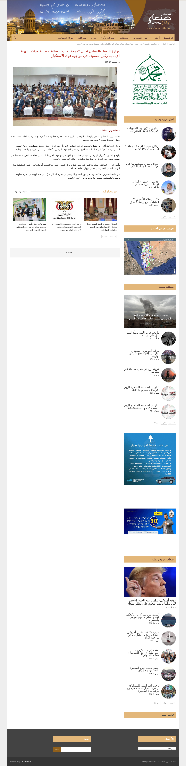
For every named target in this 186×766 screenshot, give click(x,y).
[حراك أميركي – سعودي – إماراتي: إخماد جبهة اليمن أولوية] (168, 357)
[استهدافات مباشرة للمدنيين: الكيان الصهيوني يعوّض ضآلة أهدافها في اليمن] (150, 311)
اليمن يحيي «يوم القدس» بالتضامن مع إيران (144, 669)
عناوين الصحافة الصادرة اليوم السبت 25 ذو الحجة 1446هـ (141, 407)
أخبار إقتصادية (140, 37)
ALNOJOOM (27, 761)
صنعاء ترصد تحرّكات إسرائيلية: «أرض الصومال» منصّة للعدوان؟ (143, 653)
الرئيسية (168, 37)
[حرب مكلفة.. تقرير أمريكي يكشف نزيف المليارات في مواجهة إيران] (168, 638)
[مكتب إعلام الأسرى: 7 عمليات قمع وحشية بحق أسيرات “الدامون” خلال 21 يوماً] (168, 205)
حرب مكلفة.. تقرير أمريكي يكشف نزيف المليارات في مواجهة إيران (143, 635)
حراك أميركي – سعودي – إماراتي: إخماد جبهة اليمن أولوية (144, 354)
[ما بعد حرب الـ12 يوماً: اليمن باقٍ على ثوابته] (168, 339)
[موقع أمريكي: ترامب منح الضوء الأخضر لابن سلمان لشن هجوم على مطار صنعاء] (150, 582)
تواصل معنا (168, 714)
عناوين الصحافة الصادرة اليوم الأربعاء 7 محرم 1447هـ (141, 389)
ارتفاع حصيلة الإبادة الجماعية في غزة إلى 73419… (142, 147)
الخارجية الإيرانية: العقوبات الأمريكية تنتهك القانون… (143, 130)
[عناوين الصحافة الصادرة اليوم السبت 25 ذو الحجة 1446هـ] (168, 411)
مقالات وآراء (107, 37)
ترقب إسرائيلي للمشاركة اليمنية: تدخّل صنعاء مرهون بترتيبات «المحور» (143, 688)
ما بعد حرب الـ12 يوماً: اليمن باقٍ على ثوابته (142, 334)
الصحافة (124, 37)
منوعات (82, 37)
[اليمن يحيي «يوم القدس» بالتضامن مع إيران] (168, 674)
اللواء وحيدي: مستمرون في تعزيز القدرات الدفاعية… (142, 165)
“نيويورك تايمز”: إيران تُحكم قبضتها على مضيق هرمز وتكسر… (142, 617)
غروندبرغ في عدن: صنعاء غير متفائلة (141, 370)
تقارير (93, 37)
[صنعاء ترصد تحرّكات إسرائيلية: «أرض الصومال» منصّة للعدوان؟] (168, 656)
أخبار (157, 37)
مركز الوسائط (65, 37)
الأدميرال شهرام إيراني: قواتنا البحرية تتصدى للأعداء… (145, 184)
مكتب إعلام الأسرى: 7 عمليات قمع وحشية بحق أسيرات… (144, 202)
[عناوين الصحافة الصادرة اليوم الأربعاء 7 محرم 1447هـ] (168, 393)
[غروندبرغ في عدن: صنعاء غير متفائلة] (168, 375)
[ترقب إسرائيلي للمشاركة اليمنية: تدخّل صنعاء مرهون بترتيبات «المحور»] (168, 691)
